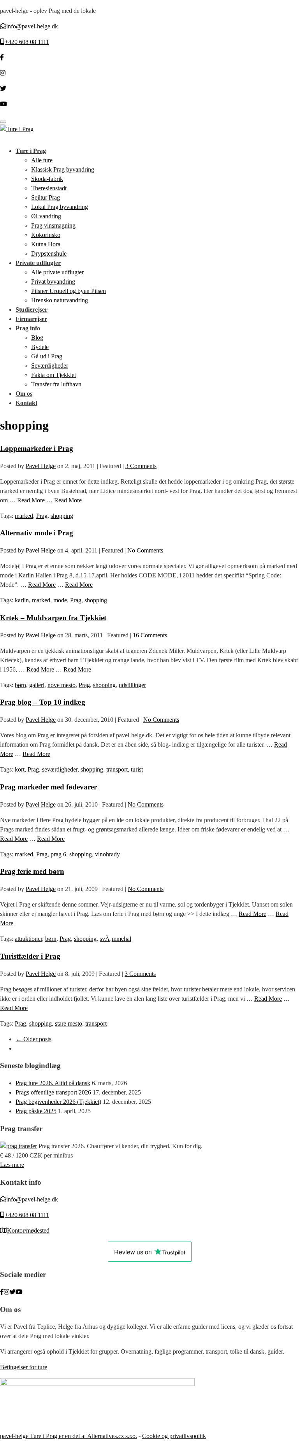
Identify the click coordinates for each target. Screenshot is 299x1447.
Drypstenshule (49, 253)
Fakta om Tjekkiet (53, 375)
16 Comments (150, 635)
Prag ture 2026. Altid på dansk (53, 1083)
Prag (41, 515)
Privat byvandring (53, 281)
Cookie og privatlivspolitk (174, 1436)
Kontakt (26, 403)
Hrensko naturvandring (59, 300)
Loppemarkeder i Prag (36, 448)
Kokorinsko (45, 235)
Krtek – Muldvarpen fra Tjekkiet (53, 618)
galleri (36, 685)
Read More (31, 500)
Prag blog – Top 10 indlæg (42, 702)
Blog (37, 337)
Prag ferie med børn (32, 871)
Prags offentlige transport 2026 (53, 1092)
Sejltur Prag (45, 197)
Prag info (28, 328)
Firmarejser (31, 319)
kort (20, 769)
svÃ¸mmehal (115, 938)
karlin (22, 600)
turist (137, 769)
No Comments (145, 550)
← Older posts (33, 1039)
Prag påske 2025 (36, 1111)
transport (117, 769)
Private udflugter (38, 263)
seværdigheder (59, 769)
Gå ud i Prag (46, 356)
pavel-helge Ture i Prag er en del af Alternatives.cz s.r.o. (68, 1436)
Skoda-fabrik (47, 178)
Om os (24, 393)
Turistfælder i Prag (30, 956)
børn (20, 685)
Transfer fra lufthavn (56, 384)
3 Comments (141, 466)
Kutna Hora (45, 244)
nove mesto (61, 685)
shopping (62, 515)
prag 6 (58, 854)
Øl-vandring (46, 216)
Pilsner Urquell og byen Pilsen (68, 291)
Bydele (40, 347)
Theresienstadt (49, 188)
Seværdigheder (49, 365)
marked (24, 515)
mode (60, 600)
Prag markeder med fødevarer (48, 787)
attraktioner (28, 938)
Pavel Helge (41, 466)
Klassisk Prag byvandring (62, 169)
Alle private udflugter (57, 272)
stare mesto (68, 1023)
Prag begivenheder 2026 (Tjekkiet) (58, 1101)
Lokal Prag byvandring (59, 206)
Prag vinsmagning (53, 225)
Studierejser (31, 309)
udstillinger (132, 685)
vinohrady (107, 854)
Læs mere (12, 1164)
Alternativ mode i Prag (36, 533)
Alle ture (42, 160)
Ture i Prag (31, 150)
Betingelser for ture (23, 1367)
